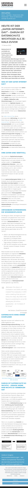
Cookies (15, 475)
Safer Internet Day (9, 116)
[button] (25, 5)
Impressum (22, 475)
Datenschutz (9, 475)
